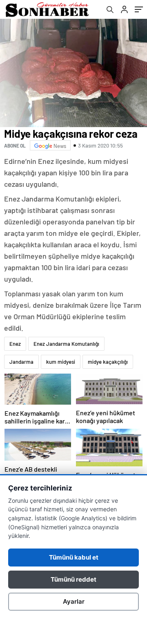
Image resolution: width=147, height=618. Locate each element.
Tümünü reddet (73, 579)
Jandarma (21, 361)
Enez (15, 343)
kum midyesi (60, 361)
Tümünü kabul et (73, 557)
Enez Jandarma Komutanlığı (66, 343)
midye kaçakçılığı (108, 361)
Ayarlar (74, 601)
